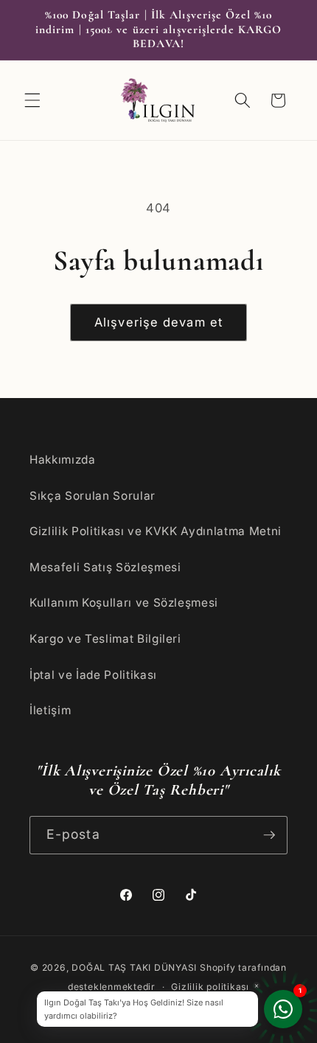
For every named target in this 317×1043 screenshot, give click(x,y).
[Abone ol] (269, 835)
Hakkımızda (62, 460)
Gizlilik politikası (210, 986)
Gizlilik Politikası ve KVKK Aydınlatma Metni (155, 531)
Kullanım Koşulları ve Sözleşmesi (123, 603)
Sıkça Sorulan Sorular (92, 496)
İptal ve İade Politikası (93, 675)
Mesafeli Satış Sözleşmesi (105, 567)
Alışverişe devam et (158, 322)
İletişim (50, 710)
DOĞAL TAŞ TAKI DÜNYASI (134, 967)
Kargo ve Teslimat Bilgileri (105, 639)
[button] (32, 100)
